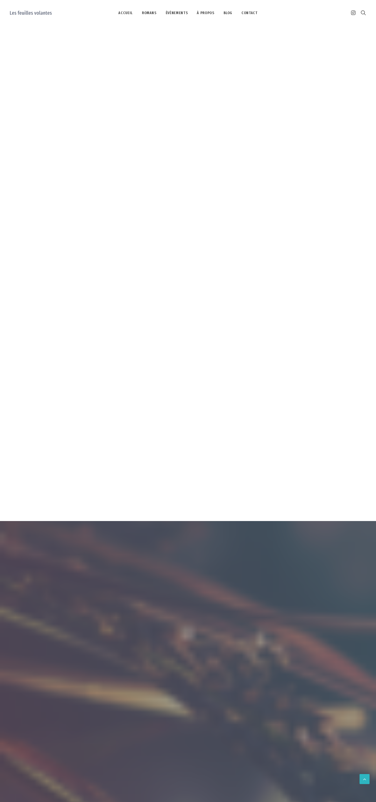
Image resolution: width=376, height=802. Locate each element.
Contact (249, 13)
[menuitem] (125, 12)
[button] (354, 12)
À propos (205, 13)
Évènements (177, 13)
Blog (228, 13)
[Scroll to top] (365, 779)
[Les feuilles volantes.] (31, 13)
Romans (149, 13)
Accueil (125, 13)
